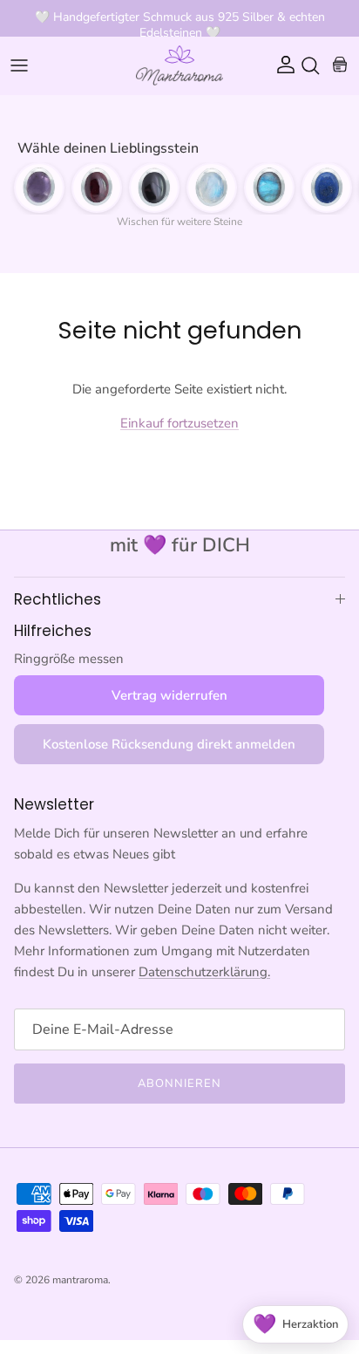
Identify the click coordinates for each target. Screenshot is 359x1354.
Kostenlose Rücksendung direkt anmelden (169, 744)
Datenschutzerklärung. (204, 972)
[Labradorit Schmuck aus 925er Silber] (269, 187)
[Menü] (19, 65)
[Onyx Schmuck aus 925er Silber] (154, 187)
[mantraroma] (179, 65)
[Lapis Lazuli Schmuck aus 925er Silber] (326, 187)
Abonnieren (179, 1083)
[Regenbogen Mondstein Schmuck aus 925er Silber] (211, 187)
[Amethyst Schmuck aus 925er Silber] (39, 187)
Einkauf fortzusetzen (179, 423)
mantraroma (80, 1280)
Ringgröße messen (69, 658)
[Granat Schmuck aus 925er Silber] (96, 187)
